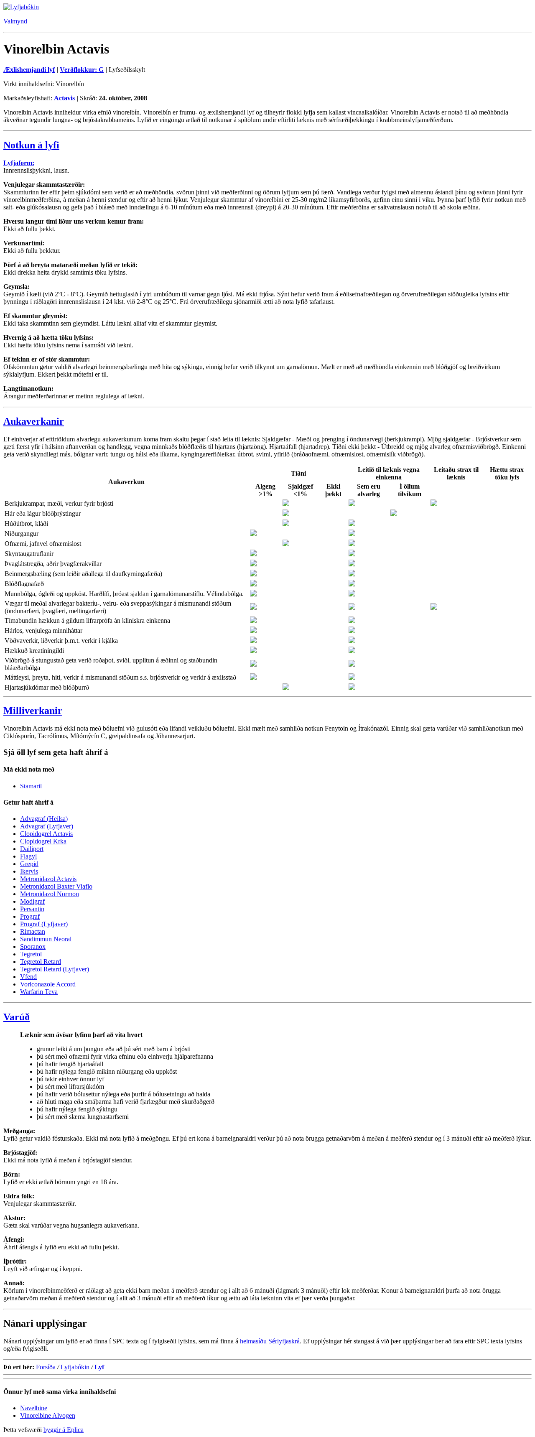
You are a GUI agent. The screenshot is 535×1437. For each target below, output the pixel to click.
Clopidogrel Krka (43, 841)
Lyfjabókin (75, 1367)
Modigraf (32, 901)
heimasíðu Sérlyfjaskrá (270, 1341)
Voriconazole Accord (48, 984)
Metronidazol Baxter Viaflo (56, 886)
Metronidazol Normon (49, 893)
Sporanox (33, 946)
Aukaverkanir (33, 421)
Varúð (16, 1017)
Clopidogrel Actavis (46, 833)
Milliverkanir (32, 710)
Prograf (30, 916)
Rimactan (32, 931)
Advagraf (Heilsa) (44, 818)
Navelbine (33, 1408)
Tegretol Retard (40, 961)
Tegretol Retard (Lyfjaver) (54, 969)
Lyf (99, 1367)
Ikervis (29, 871)
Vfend (28, 976)
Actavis (64, 98)
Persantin (32, 908)
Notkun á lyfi (31, 145)
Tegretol (31, 954)
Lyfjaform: (18, 162)
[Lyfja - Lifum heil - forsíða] (21, 6)
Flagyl (28, 856)
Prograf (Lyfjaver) (44, 923)
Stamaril (31, 786)
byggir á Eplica (63, 1429)
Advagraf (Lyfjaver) (46, 826)
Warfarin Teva (39, 991)
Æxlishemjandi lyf (29, 69)
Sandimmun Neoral (45, 939)
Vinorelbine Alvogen (47, 1415)
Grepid (29, 863)
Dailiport (31, 848)
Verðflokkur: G (82, 69)
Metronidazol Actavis (48, 878)
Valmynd (15, 21)
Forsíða (46, 1367)
